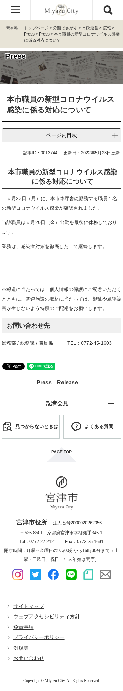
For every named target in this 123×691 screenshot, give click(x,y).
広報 (107, 28)
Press (29, 34)
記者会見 (57, 403)
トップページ (36, 28)
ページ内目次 (61, 135)
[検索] (107, 10)
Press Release (57, 382)
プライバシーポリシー (39, 637)
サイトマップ (28, 606)
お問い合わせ (28, 658)
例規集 (21, 648)
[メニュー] (15, 10)
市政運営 (90, 28)
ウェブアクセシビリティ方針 (46, 616)
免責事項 (23, 627)
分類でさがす (65, 28)
